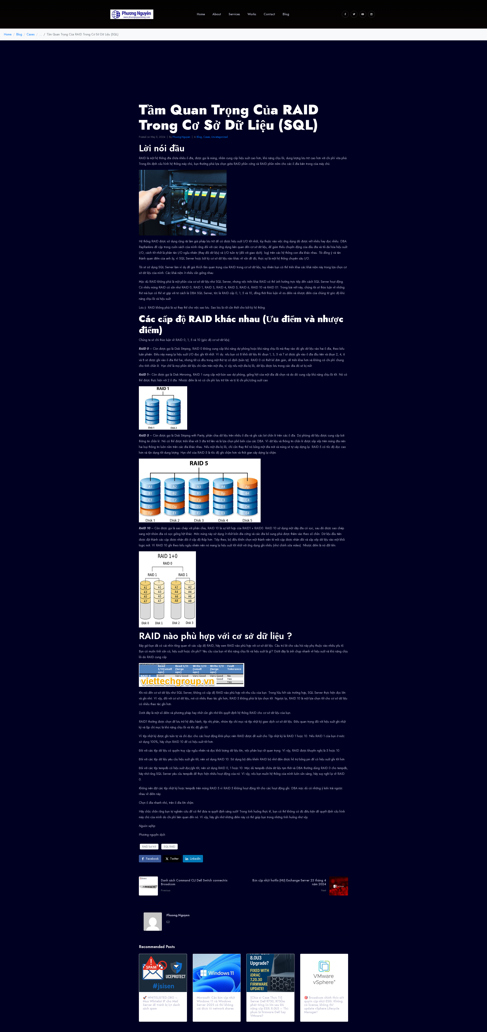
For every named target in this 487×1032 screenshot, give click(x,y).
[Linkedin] (371, 14)
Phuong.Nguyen (181, 137)
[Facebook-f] (345, 14)
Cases (206, 137)
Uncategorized (219, 137)
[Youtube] (362, 14)
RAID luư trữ (149, 846)
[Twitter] (354, 14)
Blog (199, 137)
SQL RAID (169, 846)
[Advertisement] (243, 69)
